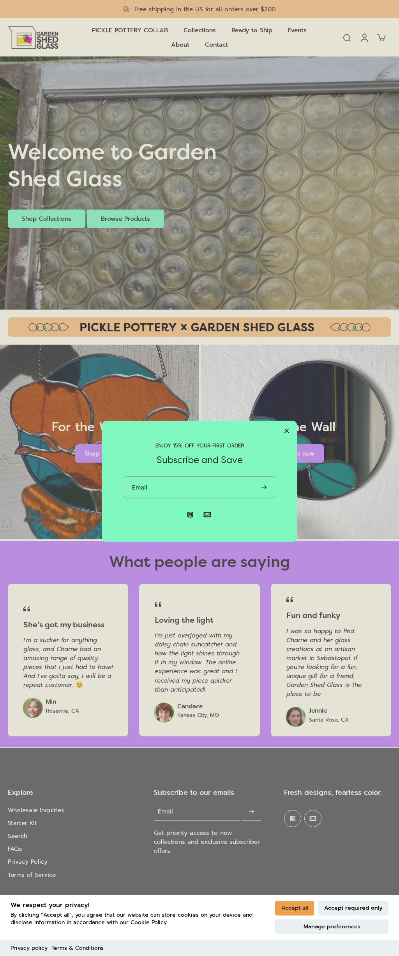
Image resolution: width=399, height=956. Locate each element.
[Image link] (199, 327)
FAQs (15, 849)
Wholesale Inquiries (36, 810)
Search (17, 836)
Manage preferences (332, 927)
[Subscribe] (251, 811)
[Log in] (364, 37)
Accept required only (353, 908)
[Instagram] (292, 818)
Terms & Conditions (77, 948)
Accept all (294, 908)
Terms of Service (32, 875)
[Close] (286, 430)
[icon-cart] (381, 37)
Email (165, 812)
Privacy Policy (28, 861)
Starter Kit (22, 823)
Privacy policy (29, 948)
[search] (346, 37)
